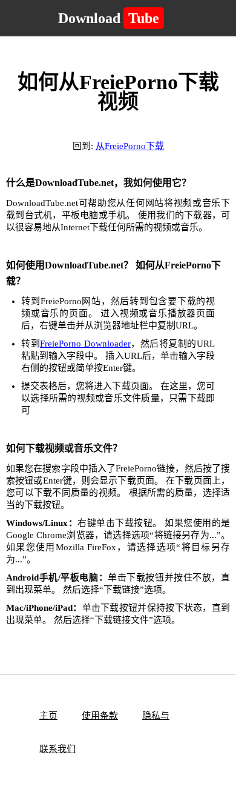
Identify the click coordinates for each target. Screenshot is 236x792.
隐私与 (155, 715)
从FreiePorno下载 (130, 146)
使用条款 (100, 715)
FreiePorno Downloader (85, 343)
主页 (48, 715)
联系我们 (57, 749)
